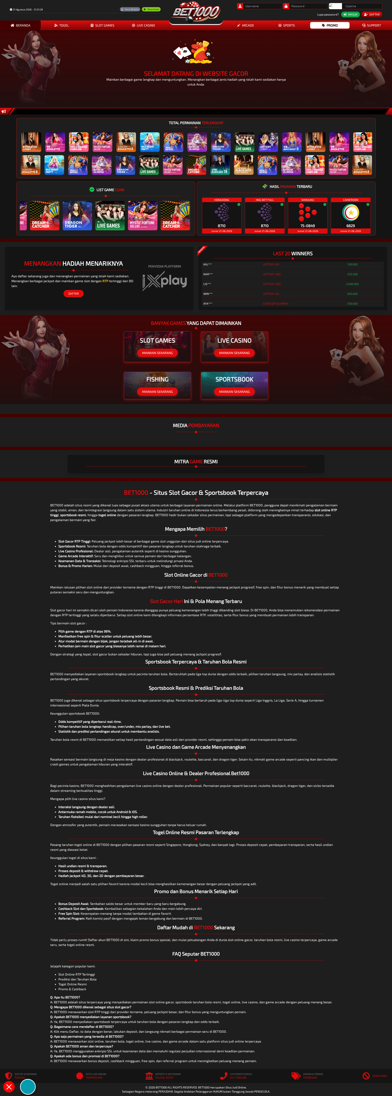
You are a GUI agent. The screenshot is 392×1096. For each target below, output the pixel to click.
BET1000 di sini (117, 940)
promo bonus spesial (154, 940)
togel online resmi (80, 945)
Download (153, 9)
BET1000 (161, 515)
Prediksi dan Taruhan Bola (77, 979)
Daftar (74, 1031)
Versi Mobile (132, 9)
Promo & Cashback (72, 989)
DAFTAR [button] (374, 14)
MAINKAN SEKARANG (157, 353)
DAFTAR (73, 293)
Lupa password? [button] (328, 14)
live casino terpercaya (300, 940)
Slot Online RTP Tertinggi (76, 974)
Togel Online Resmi (72, 984)
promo (332, 25)
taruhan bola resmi (268, 940)
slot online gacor (240, 940)
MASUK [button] (352, 14)
